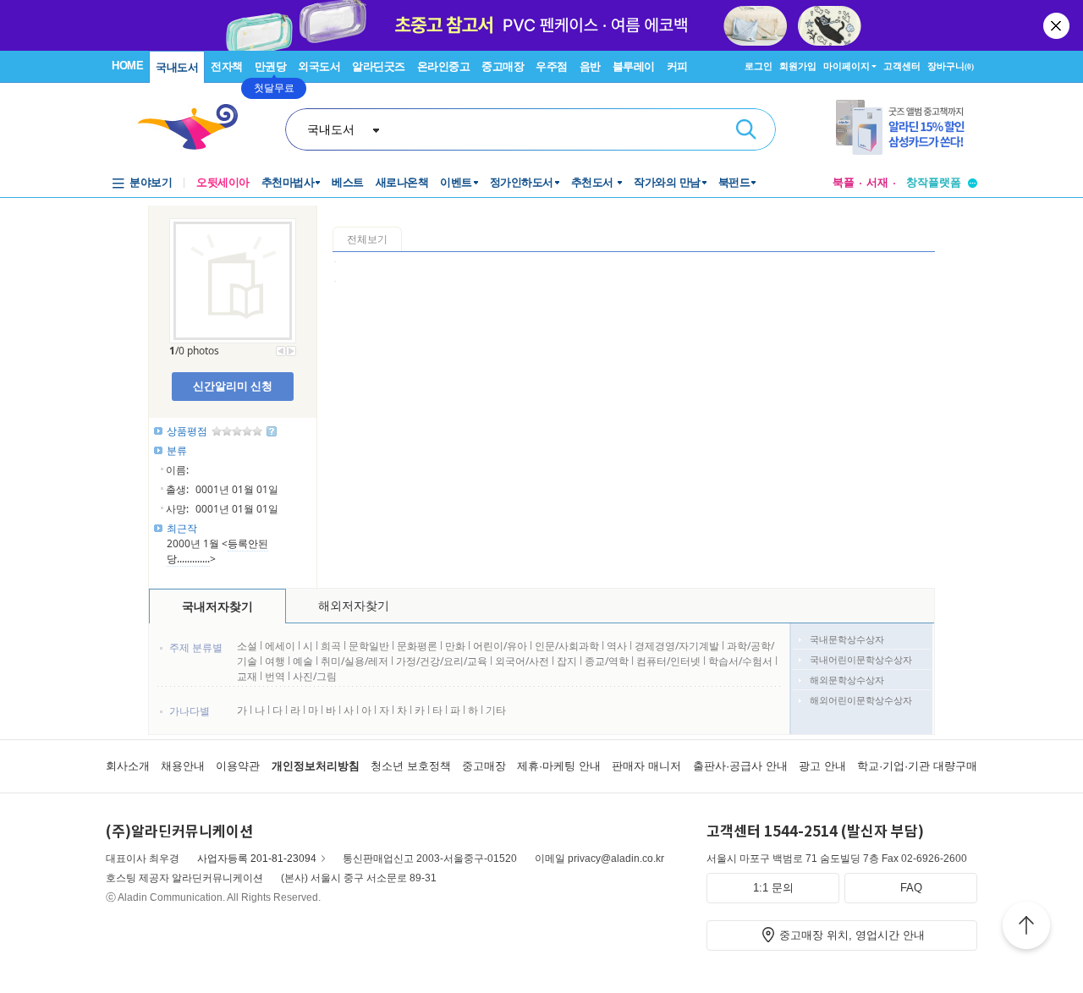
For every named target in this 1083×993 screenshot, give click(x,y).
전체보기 (367, 239)
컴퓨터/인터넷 (668, 661)
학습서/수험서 (740, 661)
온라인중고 (443, 66)
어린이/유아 (500, 646)
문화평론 (417, 646)
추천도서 (594, 182)
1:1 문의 (773, 887)
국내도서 (177, 67)
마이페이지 (846, 66)
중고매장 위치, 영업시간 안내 (852, 935)
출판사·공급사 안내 (740, 766)
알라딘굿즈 (378, 66)
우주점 (552, 66)
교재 (247, 676)
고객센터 (902, 66)
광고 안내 (822, 766)
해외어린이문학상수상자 (861, 700)
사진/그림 (315, 676)
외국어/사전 (522, 661)
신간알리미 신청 (232, 385)
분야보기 (150, 182)
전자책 (227, 66)
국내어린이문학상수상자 (861, 659)
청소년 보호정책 (411, 766)
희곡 (331, 646)
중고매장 (502, 66)
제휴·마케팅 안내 (559, 766)
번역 (275, 676)
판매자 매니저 (646, 766)
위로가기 (1026, 928)
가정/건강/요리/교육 (441, 661)
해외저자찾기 (353, 605)
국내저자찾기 (217, 606)
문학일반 (369, 646)
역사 (617, 646)
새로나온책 (402, 182)
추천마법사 (288, 182)
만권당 (271, 66)
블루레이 (634, 66)
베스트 (348, 182)
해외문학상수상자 (847, 679)
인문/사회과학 (567, 646)
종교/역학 (607, 661)
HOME (127, 65)
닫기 (1057, 25)
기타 (496, 710)
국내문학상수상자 (847, 639)
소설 (247, 646)
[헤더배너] (906, 127)
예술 (303, 661)
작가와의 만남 (667, 182)
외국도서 (319, 66)
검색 (746, 129)
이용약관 (238, 766)
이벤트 (456, 182)
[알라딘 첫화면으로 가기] (195, 127)
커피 (677, 66)
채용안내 (183, 766)
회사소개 (128, 766)
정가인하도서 (521, 182)
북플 (844, 182)
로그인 (758, 66)
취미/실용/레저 (354, 661)
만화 (455, 646)
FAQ (911, 887)
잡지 (568, 661)
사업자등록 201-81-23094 (256, 858)
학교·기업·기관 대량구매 (917, 766)
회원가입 (797, 66)
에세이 (280, 646)
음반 (590, 66)
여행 (275, 661)
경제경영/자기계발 (677, 646)
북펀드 (734, 182)
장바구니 (950, 66)
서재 (877, 182)
